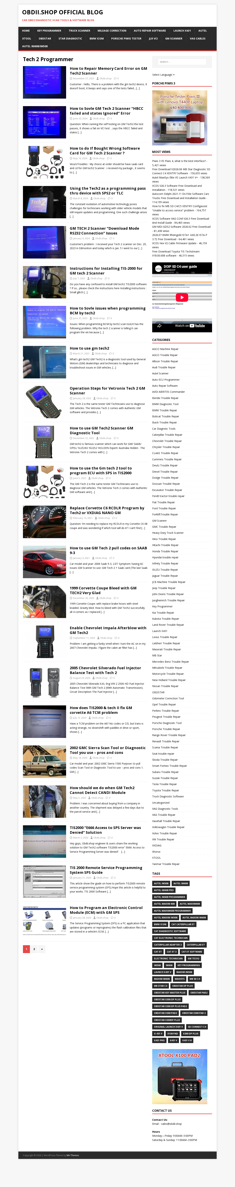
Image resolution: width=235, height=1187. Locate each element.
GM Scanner (173, 38)
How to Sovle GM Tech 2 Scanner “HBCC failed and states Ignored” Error (106, 111)
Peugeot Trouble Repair (166, 716)
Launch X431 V (162, 972)
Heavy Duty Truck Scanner (168, 532)
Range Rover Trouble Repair (169, 735)
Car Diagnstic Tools (164, 428)
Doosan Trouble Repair (166, 483)
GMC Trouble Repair (164, 526)
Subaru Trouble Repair (165, 772)
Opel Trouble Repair (164, 704)
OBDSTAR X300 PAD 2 (194, 1013)
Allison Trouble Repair (165, 361)
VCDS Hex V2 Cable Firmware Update (174, 243)
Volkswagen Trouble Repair (168, 827)
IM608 (169, 965)
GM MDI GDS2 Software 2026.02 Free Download (181, 226)
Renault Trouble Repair (165, 741)
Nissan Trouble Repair (165, 686)
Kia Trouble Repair (163, 612)
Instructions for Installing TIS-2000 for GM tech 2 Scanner (106, 271)
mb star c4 (160, 985)
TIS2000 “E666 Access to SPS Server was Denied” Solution (105, 830)
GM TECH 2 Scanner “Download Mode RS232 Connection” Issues (104, 231)
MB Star (157, 655)
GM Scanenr (159, 520)
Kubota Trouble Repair (165, 618)
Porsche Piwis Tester (126, 38)
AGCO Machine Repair (165, 349)
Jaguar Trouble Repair (165, 575)
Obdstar (45, 38)
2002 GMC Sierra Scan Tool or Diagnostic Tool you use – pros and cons (108, 750)
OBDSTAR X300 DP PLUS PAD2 (170, 1006)
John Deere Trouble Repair (168, 594)
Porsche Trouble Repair (166, 729)
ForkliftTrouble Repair (165, 514)
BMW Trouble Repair (164, 410)
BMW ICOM (97, 38)
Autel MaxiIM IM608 (194, 917)
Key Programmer (49, 30)
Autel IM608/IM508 (35, 46)
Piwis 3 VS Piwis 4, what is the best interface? (179, 161)
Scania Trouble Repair (165, 747)
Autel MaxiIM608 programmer (172, 910)
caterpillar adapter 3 (168, 944)
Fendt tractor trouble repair (168, 496)
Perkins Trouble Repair (165, 710)
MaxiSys (180, 978)
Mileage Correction (112, 30)
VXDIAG (156, 845)
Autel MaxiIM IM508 (165, 917)
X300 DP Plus (190, 1033)
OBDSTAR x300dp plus (167, 1020)
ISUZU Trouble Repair (165, 569)
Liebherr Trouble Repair (166, 643)
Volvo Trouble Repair (164, 833)
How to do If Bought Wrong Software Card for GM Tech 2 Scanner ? (105, 151)
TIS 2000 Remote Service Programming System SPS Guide (106, 870)
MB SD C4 (195, 978)
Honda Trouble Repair (165, 551)
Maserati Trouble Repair (166, 649)
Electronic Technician (168, 958)
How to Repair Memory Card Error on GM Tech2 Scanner (108, 71)
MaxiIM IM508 (184, 972)
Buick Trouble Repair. (164, 422)
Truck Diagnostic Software (168, 796)
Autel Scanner (160, 373)
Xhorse (156, 851)
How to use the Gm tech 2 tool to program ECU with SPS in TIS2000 (101, 470)
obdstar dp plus (182, 985)
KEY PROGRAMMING (189, 965)
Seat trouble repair (163, 753)
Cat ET (158, 951)
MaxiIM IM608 (162, 978)
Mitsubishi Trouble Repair (167, 667)
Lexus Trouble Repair (164, 637)
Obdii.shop (106, 78)
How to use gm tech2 (89, 348)
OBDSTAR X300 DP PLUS (167, 999)
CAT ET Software (192, 951)
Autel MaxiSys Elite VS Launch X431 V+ (175, 177)
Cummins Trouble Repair (167, 459)
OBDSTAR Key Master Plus (169, 992)
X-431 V (158, 1033)
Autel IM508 (161, 883)
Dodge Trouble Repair (165, 477)
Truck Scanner (79, 30)
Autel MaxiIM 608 (164, 903)
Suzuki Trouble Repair (165, 778)
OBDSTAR (158, 692)
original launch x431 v (168, 1026)
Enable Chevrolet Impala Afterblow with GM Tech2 (108, 630)
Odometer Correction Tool (168, 698)
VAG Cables (197, 38)
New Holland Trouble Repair (169, 680)
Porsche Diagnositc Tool (167, 723)
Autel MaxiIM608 (190, 903)
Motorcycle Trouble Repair (168, 673)
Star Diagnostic (70, 38)
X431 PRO (159, 1040)
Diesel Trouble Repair (165, 471)
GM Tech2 (193, 958)
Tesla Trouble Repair (164, 784)
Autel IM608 (180, 883)
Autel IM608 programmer (169, 897)
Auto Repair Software (150, 30)
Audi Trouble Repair (164, 367)
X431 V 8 (186, 1040)
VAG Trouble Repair (163, 814)
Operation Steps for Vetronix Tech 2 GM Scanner (107, 390)
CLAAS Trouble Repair (165, 453)
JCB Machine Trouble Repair (168, 582)
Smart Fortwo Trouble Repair (169, 765)
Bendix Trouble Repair (165, 398)
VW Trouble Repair (163, 839)
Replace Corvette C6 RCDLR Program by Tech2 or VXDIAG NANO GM (107, 510)
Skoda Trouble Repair (165, 759)
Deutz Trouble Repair (165, 465)
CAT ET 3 (171, 951)
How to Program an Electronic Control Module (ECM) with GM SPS (106, 910)
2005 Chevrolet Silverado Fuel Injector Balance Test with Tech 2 (105, 670)
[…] (138, 88)
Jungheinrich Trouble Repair (168, 600)
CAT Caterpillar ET (183, 924)
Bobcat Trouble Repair (165, 416)
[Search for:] (182, 62)
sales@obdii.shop (171, 1123)
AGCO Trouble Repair (165, 355)
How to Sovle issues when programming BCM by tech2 (108, 310)
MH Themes (73, 1155)
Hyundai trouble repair (165, 557)
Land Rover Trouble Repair (168, 624)
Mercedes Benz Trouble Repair (170, 661)
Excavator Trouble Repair (167, 490)
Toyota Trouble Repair (165, 790)
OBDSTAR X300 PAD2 (165, 1013)
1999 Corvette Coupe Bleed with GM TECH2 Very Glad (103, 590)
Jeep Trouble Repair (164, 588)
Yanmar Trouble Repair (166, 864)
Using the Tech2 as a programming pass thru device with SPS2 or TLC (108, 191)
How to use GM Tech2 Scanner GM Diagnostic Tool (101, 430)
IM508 (157, 965)
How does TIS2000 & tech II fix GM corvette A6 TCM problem (101, 710)
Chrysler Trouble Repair (166, 447)
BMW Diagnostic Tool (165, 404)
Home (26, 30)
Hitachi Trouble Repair (165, 545)
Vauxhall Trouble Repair (166, 821)
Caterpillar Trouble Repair (167, 434)
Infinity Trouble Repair (165, 563)
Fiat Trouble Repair (163, 502)
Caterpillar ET (196, 944)
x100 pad (172, 1033)
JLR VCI (153, 38)
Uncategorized (160, 802)
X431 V (173, 1040)
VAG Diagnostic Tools (165, 808)
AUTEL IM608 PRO (164, 890)
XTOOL (156, 857)
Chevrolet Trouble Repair (167, 441)
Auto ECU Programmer (166, 379)
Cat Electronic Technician (171, 938)
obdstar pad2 (198, 992)
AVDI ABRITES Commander (168, 391)
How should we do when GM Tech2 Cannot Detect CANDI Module (102, 790)
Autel (202, 30)
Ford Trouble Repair (164, 508)
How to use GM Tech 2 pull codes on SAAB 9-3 (108, 550)
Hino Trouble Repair (164, 539)
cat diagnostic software (170, 931)
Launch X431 (182, 30)
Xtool (26, 38)
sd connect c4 (197, 1026)
